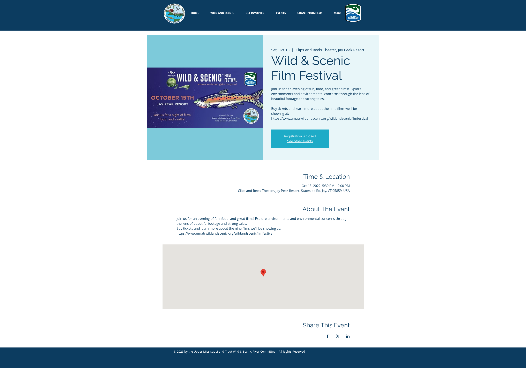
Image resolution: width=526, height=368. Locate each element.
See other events (300, 141)
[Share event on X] (338, 336)
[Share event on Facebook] (328, 336)
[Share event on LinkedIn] (348, 336)
